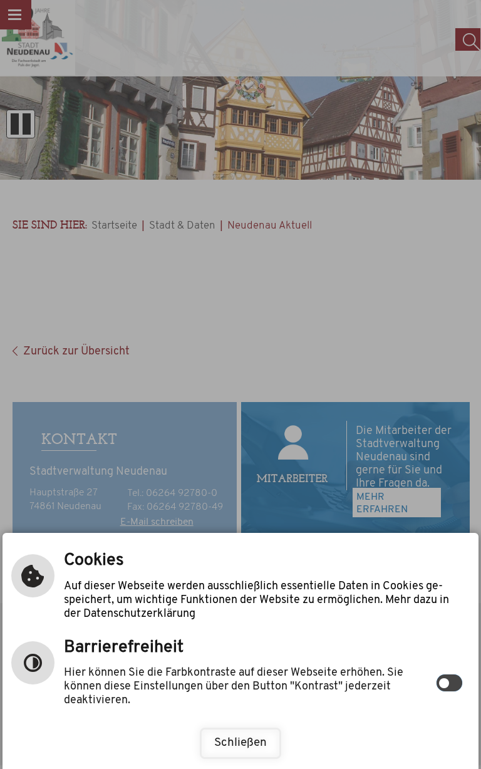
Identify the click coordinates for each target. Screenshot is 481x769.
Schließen (240, 743)
